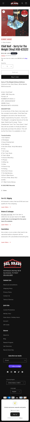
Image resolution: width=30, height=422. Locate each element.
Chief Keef (6, 39)
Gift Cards (6, 324)
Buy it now (15, 77)
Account (5, 321)
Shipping (3, 55)
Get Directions (7, 346)
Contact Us (6, 296)
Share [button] (5, 190)
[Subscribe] (25, 360)
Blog (4, 338)
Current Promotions (9, 310)
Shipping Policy (7, 288)
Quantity (3, 63)
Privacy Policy (7, 292)
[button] (3, 3)
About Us (6, 335)
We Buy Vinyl (7, 313)
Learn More (4, 207)
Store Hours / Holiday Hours (11, 317)
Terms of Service (8, 299)
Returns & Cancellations (10, 284)
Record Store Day (8, 350)
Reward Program (8, 342)
